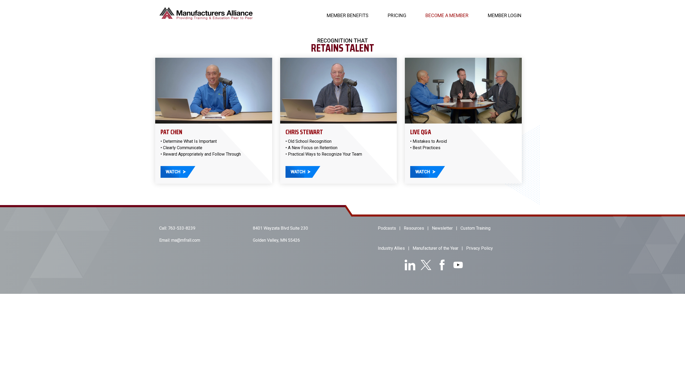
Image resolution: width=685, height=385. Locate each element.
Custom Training (475, 228)
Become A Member (447, 15)
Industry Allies (391, 248)
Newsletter (442, 228)
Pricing (397, 15)
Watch (173, 171)
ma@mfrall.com (185, 240)
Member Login (505, 15)
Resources (414, 228)
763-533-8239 (181, 228)
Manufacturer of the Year (435, 248)
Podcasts (387, 228)
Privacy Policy (479, 248)
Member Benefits (347, 15)
